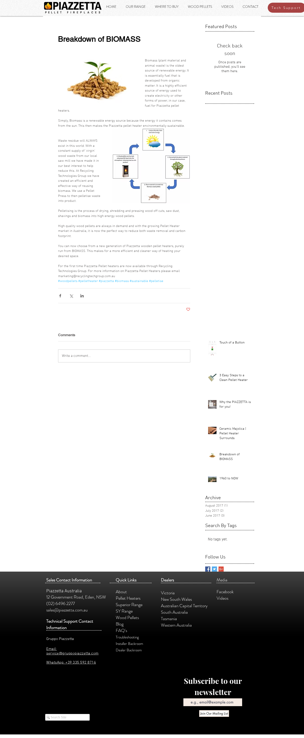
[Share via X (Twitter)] (71, 296)
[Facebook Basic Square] (207, 569)
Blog (120, 624)
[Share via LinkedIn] (82, 296)
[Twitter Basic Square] (214, 569)
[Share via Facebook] (60, 296)
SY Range (124, 611)
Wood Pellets (127, 617)
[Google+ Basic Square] (221, 569)
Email (187, 695)
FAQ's (121, 630)
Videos (223, 598)
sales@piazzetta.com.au (67, 610)
